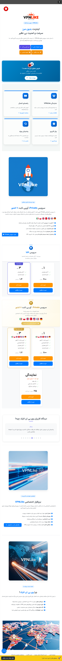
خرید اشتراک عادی (37, 47)
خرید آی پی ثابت (26, 47)
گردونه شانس (25, 52)
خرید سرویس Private (10, 235)
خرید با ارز (43, 285)
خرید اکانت (29, 655)
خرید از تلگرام (43, 290)
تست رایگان (37, 52)
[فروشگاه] (6, 8)
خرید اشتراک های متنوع (40, 655)
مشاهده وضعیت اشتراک (17, 655)
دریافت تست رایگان (7, 658)
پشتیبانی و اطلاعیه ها (4, 650)
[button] (59, 2)
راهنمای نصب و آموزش (14, 525)
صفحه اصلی (52, 655)
